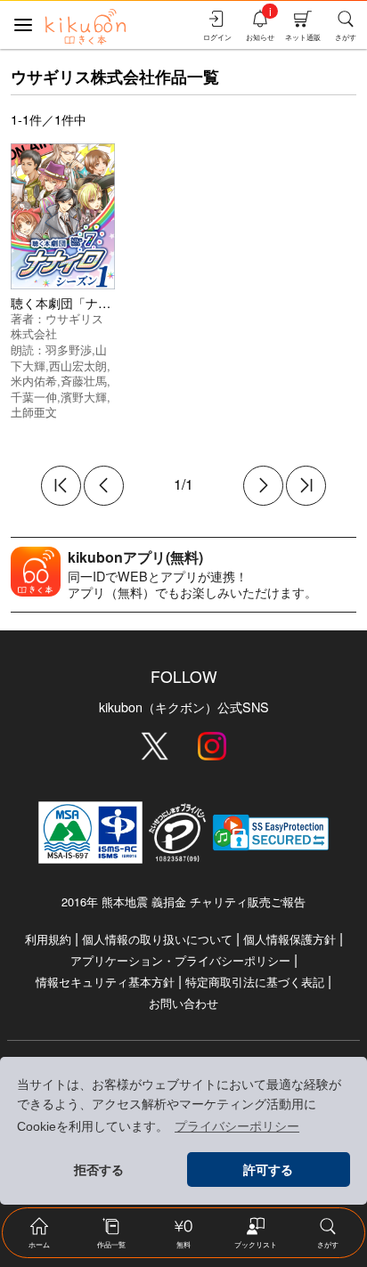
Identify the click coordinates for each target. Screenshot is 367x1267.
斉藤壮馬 (84, 380)
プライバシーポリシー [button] (237, 1126)
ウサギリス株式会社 (57, 326)
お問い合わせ (183, 1003)
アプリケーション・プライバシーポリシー (180, 960)
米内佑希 (34, 380)
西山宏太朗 (78, 365)
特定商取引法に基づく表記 (254, 981)
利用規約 (48, 938)
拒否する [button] (99, 1170)
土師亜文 (34, 411)
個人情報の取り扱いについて (157, 938)
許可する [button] (268, 1170)
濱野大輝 (84, 396)
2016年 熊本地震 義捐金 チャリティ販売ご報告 (183, 901)
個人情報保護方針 (289, 938)
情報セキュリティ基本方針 (105, 981)
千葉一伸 (34, 396)
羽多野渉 (68, 349)
